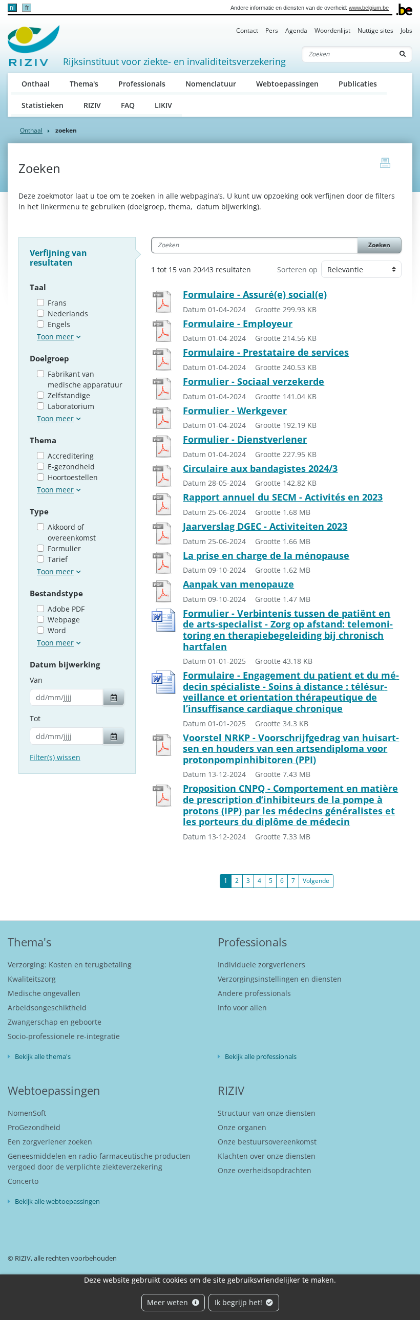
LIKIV (163, 105)
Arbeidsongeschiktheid (47, 1007)
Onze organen (242, 1127)
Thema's (84, 84)
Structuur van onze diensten (267, 1113)
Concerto (23, 1181)
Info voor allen (242, 1007)
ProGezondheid (34, 1127)
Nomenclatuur (210, 84)
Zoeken (379, 245)
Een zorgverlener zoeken (50, 1141)
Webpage (64, 619)
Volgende (316, 880)
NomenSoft (27, 1113)
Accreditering (71, 456)
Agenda (296, 30)
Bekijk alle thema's (43, 1056)
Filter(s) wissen (55, 757)
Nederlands (68, 313)
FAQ (128, 105)
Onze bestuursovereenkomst (267, 1141)
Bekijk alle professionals (261, 1056)
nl (12, 7)
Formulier (64, 548)
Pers (271, 30)
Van (36, 680)
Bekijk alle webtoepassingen (57, 1201)
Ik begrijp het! (239, 1302)
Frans (57, 303)
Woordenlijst (332, 30)
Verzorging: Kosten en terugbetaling (70, 964)
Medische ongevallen (44, 993)
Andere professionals (254, 993)
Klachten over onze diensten (267, 1156)
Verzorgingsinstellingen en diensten (280, 979)
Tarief (58, 559)
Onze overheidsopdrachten (264, 1170)
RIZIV (92, 105)
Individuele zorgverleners (261, 964)
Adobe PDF (66, 609)
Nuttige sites (375, 30)
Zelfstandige (69, 395)
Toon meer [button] (55, 336)
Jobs (406, 30)
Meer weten (168, 1302)
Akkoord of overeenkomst (72, 532)
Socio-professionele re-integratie (64, 1036)
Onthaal (36, 84)
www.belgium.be (369, 8)
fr (27, 7)
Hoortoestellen (73, 477)
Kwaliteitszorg (32, 979)
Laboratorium (71, 406)
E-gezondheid (71, 466)
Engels (59, 324)
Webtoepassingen (287, 84)
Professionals (141, 84)
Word (57, 630)
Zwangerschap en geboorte (54, 1022)
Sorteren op (297, 269)
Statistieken (43, 105)
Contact (247, 30)
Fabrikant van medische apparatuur (85, 379)
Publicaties (358, 84)
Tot (35, 718)
